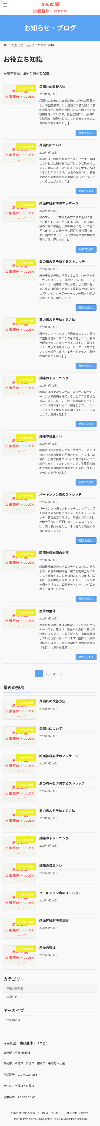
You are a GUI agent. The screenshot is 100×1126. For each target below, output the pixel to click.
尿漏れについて (50, 145)
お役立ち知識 (14, 988)
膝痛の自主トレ (50, 436)
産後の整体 (47, 611)
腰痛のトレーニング (54, 378)
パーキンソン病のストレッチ (60, 494)
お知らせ (11, 997)
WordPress (32, 1118)
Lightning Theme (50, 1118)
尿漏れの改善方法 (52, 87)
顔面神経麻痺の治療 (54, 553)
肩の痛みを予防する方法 (57, 320)
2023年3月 (13, 1020)
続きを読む (86, 132)
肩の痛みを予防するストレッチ (62, 262)
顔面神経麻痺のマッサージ (58, 203)
